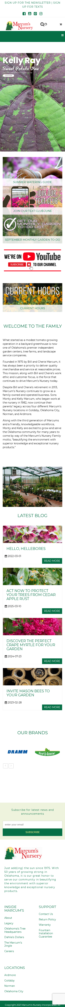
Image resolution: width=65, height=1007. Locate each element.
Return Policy (47, 919)
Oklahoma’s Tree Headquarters (14, 930)
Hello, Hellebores (26, 548)
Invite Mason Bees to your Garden (28, 693)
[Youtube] (29, 14)
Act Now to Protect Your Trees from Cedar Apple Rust (31, 595)
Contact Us (46, 914)
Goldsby (9, 980)
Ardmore (10, 975)
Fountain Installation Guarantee (46, 933)
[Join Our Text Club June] (32, 200)
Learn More (8, 75)
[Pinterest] (35, 14)
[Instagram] (40, 14)
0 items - (52, 23)
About (8, 917)
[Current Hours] (32, 297)
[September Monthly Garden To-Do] (32, 229)
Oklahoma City (13, 991)
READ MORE (52, 560)
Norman (9, 985)
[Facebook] (24, 14)
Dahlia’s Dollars (14, 937)
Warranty (45, 924)
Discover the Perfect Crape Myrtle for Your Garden (30, 645)
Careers (9, 951)
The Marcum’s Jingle (13, 944)
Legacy (8, 923)
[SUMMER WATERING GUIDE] (32, 171)
